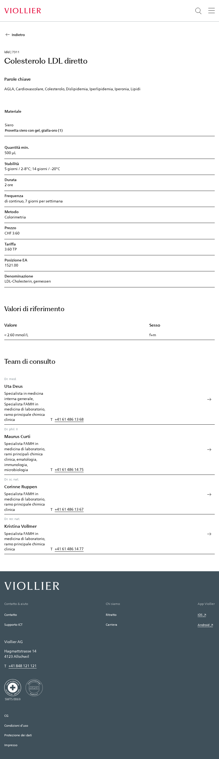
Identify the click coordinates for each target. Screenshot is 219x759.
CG (6, 715)
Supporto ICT (13, 624)
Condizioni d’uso (16, 725)
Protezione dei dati (18, 735)
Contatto (10, 614)
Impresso (10, 745)
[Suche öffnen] (198, 11)
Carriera (111, 624)
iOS (200, 614)
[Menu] (211, 10)
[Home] (22, 10)
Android (203, 625)
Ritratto (111, 614)
